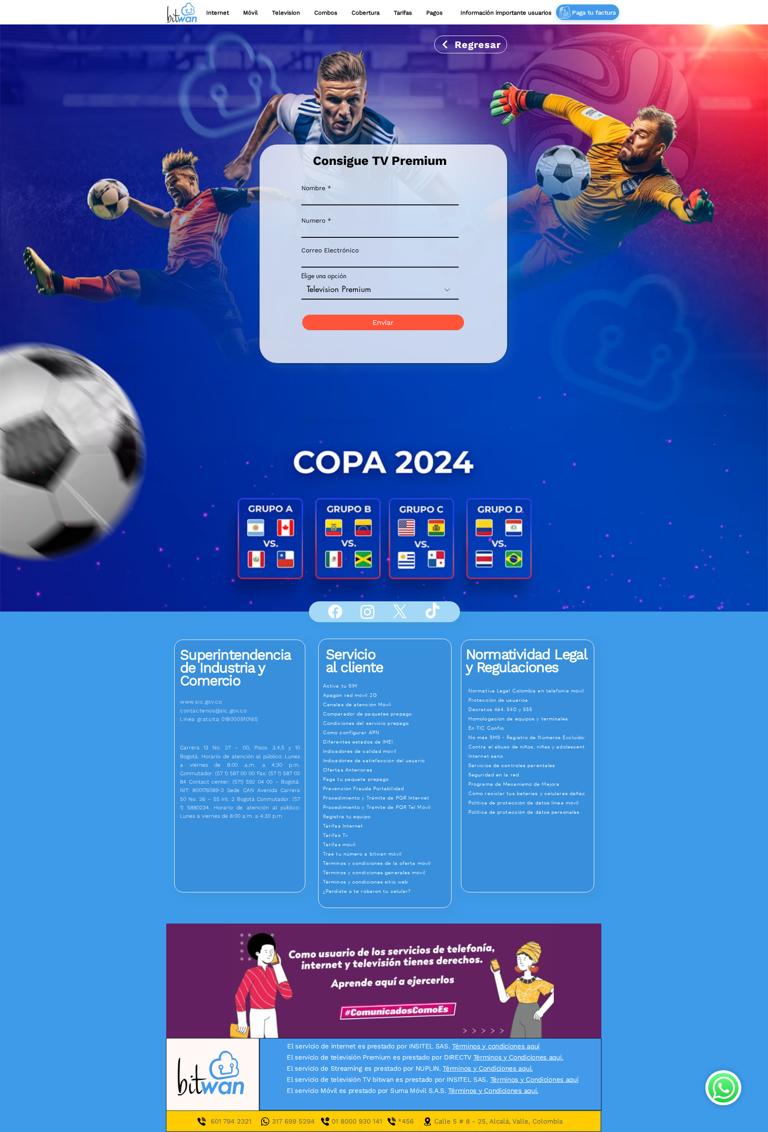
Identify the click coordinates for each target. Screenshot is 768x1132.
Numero (313, 220)
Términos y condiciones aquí (496, 1046)
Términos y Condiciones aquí (534, 1080)
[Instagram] (367, 611)
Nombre (313, 188)
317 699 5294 (293, 1121)
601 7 (219, 1121)
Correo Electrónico (330, 250)
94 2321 (239, 1121)
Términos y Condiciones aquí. (518, 1057)
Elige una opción (323, 276)
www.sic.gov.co (201, 702)
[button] (403, 12)
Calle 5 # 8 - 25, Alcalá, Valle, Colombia (498, 1121)
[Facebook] (335, 611)
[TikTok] (432, 611)
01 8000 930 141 (365, 1121)
